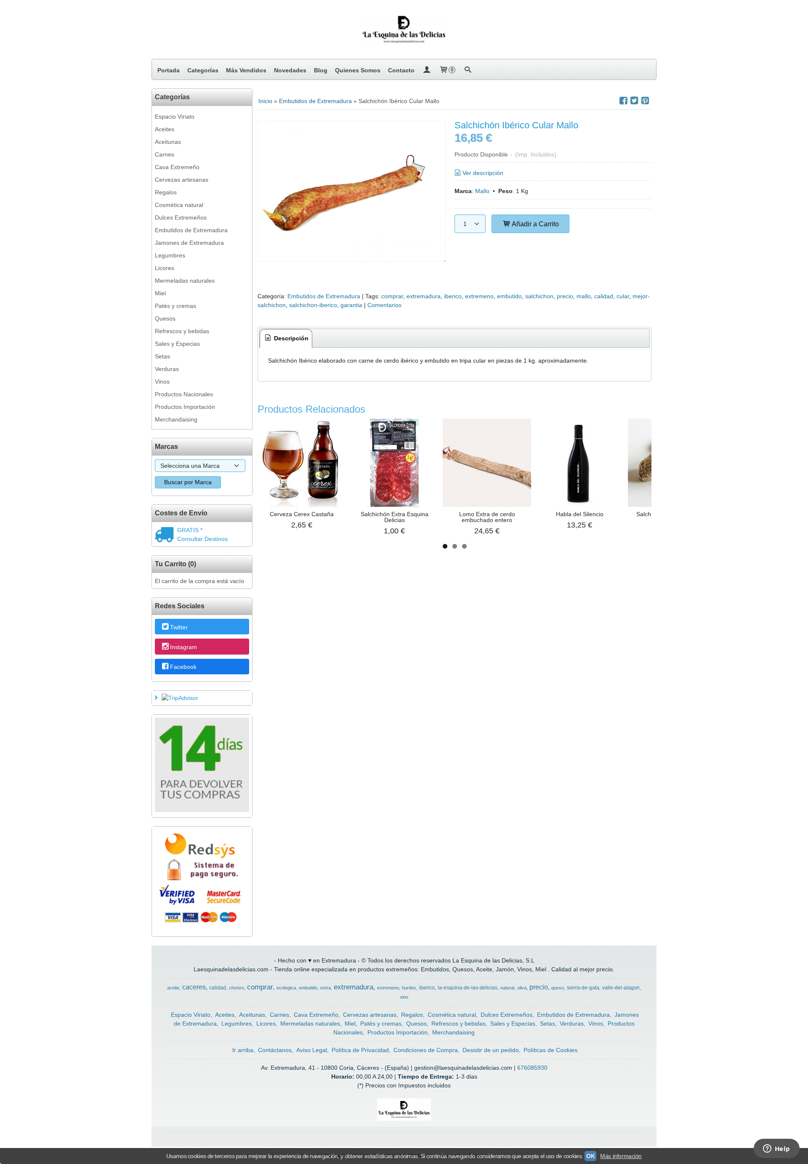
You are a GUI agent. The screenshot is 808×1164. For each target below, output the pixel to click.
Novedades (290, 70)
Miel (160, 293)
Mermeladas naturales (185, 280)
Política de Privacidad (360, 1050)
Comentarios (384, 305)
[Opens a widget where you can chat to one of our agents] (776, 1149)
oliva (521, 987)
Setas (162, 356)
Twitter (179, 627)
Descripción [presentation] (290, 338)
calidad (603, 296)
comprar (392, 296)
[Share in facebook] (623, 100)
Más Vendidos (246, 70)
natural (507, 987)
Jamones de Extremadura (189, 242)
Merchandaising (176, 419)
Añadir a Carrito (534, 224)
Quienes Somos (357, 70)
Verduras (167, 369)
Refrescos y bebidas (182, 331)
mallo (584, 296)
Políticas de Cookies (550, 1050)
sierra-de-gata (583, 988)
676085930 (532, 1067)
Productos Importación (185, 406)
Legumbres (170, 255)
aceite (173, 987)
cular (623, 296)
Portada (168, 70)
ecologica (286, 987)
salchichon (539, 296)
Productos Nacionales (184, 394)
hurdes (409, 987)
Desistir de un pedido (490, 1050)
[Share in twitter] (634, 100)
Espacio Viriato (174, 116)
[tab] (286, 338)
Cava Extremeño (177, 167)
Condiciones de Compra (425, 1050)
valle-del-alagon (621, 988)
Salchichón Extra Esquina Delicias (394, 517)
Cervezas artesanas (181, 179)
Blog (320, 70)
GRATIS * (189, 530)
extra (325, 987)
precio (565, 296)
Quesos (165, 318)
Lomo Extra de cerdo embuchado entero (487, 517)
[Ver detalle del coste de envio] (166, 535)
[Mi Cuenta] (426, 70)
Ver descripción (482, 173)
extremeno (479, 296)
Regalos (166, 192)
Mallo (482, 191)
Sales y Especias (177, 343)
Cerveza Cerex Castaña (302, 514)
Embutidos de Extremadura (191, 230)
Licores (164, 268)
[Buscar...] (467, 70)
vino (404, 997)
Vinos (162, 381)
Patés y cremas (175, 305)
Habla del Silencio (579, 514)
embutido (509, 296)
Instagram (183, 647)
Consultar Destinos (202, 539)
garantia (351, 305)
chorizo (236, 987)
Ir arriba (242, 1050)
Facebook (183, 666)
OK (590, 1156)
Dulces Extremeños (181, 217)
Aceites (164, 129)
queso (557, 987)
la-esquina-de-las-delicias (467, 988)
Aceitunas (168, 141)
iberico (453, 296)
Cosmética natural (179, 205)
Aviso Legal (311, 1050)
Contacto (401, 70)
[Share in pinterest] (645, 100)
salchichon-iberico (313, 305)
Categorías (202, 70)
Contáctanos (275, 1050)
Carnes (164, 154)
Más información (621, 1156)
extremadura (424, 296)
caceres (194, 987)
